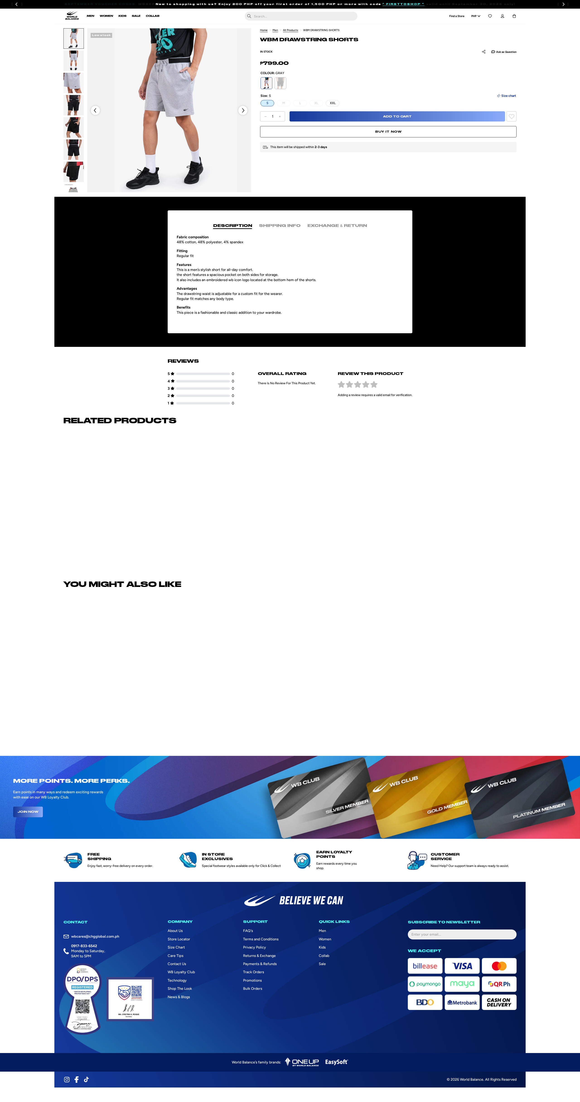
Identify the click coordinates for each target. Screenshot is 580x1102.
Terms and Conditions (260, 939)
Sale (322, 964)
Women (325, 939)
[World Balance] (72, 16)
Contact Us (177, 964)
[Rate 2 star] (349, 384)
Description (232, 226)
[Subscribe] (510, 934)
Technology (177, 980)
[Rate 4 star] (365, 384)
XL (318, 103)
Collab (324, 956)
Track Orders (253, 972)
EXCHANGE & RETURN (337, 226)
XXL (333, 103)
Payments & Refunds (260, 964)
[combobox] (301, 16)
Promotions (252, 980)
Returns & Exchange (259, 956)
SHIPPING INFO (280, 226)
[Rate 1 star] (341, 384)
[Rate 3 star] (357, 384)
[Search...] (249, 16)
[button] (514, 16)
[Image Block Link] (302, 1062)
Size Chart (176, 947)
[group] (73, 38)
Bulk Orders (252, 988)
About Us (175, 931)
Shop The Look (180, 988)
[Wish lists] (490, 16)
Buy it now (388, 131)
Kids (322, 947)
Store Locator (179, 939)
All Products (290, 30)
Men (275, 30)
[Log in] (502, 16)
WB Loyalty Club (181, 972)
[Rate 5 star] (373, 384)
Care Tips (175, 956)
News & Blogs (179, 997)
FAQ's (248, 931)
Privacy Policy (254, 947)
